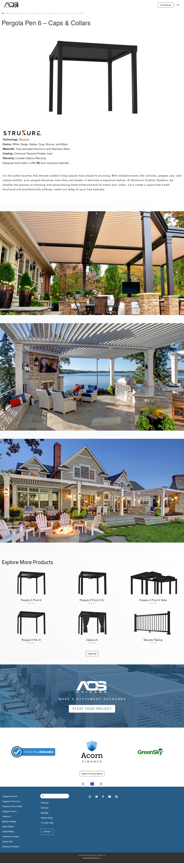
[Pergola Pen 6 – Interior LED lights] (83, 784)
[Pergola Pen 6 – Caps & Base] (101, 784)
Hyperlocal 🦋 (96, 858)
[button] (177, 5)
